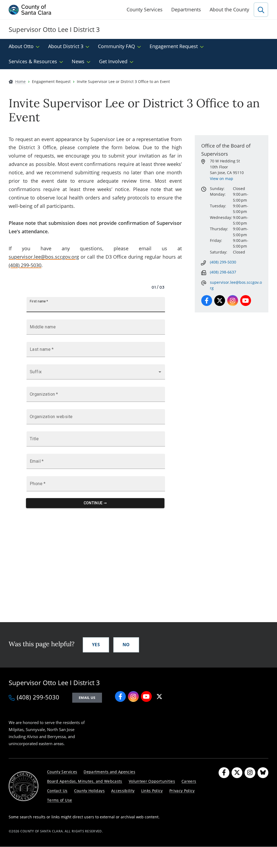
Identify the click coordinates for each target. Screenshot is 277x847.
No (126, 645)
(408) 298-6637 (223, 272)
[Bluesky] (263, 772)
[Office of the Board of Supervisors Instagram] (232, 300)
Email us (87, 697)
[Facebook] (224, 772)
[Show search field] (260, 9)
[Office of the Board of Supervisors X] (219, 300)
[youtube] (146, 696)
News (78, 61)
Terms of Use (59, 800)
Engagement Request (174, 46)
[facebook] (120, 696)
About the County (229, 9)
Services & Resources (33, 61)
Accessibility (123, 790)
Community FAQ (116, 46)
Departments (186, 9)
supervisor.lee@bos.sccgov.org (44, 257)
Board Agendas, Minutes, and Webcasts (84, 781)
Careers (189, 781)
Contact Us (57, 790)
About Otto (21, 46)
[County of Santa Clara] (30, 10)
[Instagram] (250, 772)
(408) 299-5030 (25, 265)
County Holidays (89, 790)
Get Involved (113, 61)
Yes (96, 645)
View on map (221, 178)
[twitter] (159, 696)
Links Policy (152, 790)
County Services (145, 9)
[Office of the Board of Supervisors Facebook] (206, 300)
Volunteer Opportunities (152, 781)
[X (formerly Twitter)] (237, 772)
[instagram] (133, 696)
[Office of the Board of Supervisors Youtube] (245, 300)
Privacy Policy (182, 790)
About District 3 (65, 46)
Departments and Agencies (109, 771)
